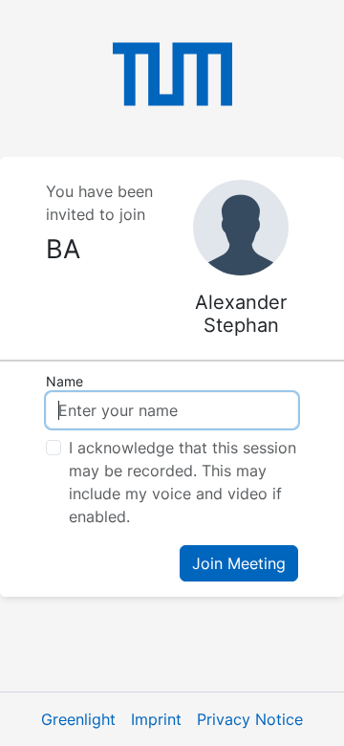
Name (64, 381)
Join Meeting (239, 563)
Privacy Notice (250, 719)
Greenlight (78, 719)
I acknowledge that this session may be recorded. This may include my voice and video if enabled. (182, 482)
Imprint (156, 719)
